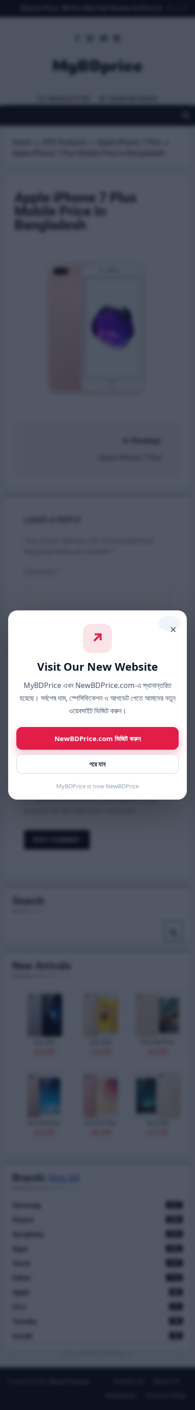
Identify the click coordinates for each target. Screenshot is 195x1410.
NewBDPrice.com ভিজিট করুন (97, 738)
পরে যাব (97, 764)
